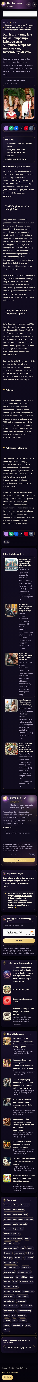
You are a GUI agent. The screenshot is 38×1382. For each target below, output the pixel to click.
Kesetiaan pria (9, 1272)
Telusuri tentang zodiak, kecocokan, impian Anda (18, 1348)
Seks (14, 1320)
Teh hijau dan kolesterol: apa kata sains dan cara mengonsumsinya (25, 607)
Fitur (22, 1248)
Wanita (6, 1330)
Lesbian (7, 1282)
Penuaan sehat (26, 1306)
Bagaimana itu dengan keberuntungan (18, 1219)
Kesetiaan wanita (24, 1272)
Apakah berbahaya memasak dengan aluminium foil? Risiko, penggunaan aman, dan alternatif (26, 747)
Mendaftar (19, 940)
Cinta (16, 1243)
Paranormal (21, 1301)
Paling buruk (9, 1301)
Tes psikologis (17, 1325)
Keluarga (18, 1258)
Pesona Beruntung (24, 1311)
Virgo (28, 1325)
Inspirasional (19, 1253)
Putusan (10, 156)
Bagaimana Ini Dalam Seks (14, 1210)
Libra (15, 1282)
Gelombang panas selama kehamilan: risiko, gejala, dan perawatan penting (25, 703)
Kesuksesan (8, 1277)
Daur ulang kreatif (11, 1248)
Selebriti (23, 1320)
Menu (7, 1377)
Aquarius (7, 1205)
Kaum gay (8, 1258)
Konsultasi (7, 827)
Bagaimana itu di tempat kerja (15, 1224)
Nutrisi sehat (9, 1296)
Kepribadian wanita (11, 1267)
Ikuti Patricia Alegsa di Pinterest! (17, 166)
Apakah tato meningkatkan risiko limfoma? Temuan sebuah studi (26, 656)
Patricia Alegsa (19, 80)
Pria (13, 1315)
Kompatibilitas (21, 1277)
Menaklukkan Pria (11, 1287)
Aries (16, 1205)
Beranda (6, 22)
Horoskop (8, 1253)
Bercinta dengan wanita (13, 1238)
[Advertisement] (20, 13)
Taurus (6, 1325)
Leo (31, 1277)
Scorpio (7, 1320)
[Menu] (34, 4)
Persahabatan (9, 1311)
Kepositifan (29, 1258)
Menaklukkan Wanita (12, 1291)
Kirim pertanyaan (19, 860)
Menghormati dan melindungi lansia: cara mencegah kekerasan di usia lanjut (25, 563)
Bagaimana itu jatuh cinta (13, 1229)
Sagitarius (21, 1315)
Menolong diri (28, 1291)
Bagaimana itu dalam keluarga (15, 1214)
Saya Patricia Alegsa (15, 873)
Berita (14, 22)
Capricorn (7, 1243)
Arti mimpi (25, 1205)
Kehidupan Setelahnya (16, 159)
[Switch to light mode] (28, 4)
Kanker (30, 1253)
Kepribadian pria (10, 1262)
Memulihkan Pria (26, 1282)
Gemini (30, 1248)
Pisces (6, 1315)
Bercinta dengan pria (12, 1234)
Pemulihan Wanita (11, 1306)
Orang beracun (22, 1296)
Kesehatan (25, 1267)
